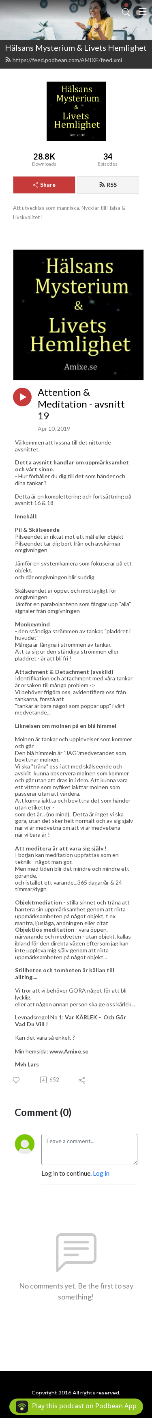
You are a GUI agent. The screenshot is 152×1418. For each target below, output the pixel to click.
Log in (101, 1173)
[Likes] (16, 1080)
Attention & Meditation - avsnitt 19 (81, 403)
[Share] (82, 1079)
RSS (112, 184)
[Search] (126, 11)
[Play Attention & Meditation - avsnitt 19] (22, 397)
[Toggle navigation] (142, 11)
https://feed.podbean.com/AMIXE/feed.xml (67, 59)
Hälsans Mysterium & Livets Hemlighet (76, 47)
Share (48, 184)
